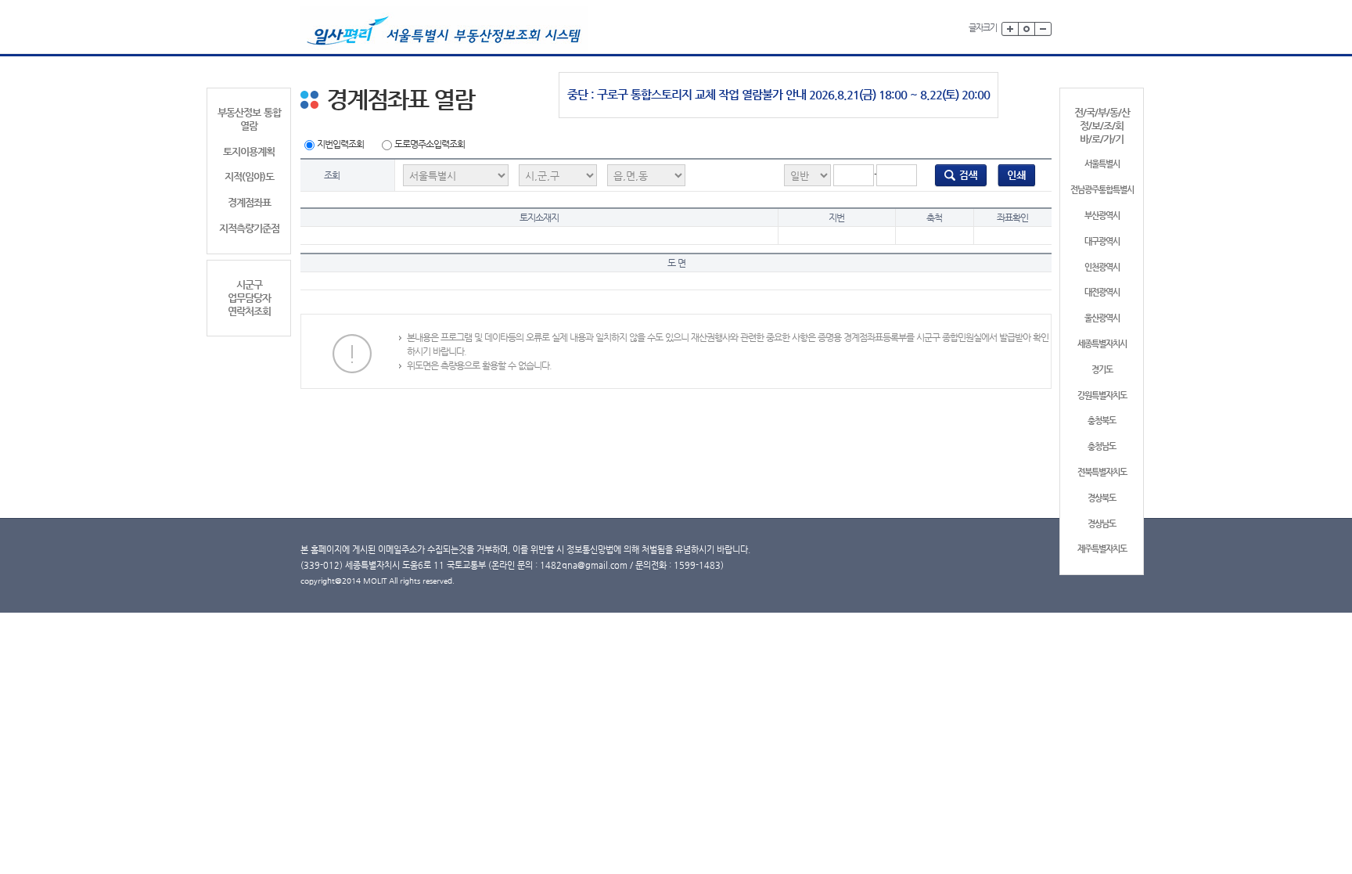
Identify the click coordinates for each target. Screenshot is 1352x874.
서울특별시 (1102, 164)
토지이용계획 (249, 151)
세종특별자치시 (1102, 344)
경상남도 (1102, 524)
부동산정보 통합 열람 (249, 118)
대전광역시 (1102, 292)
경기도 (1102, 370)
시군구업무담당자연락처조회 (249, 298)
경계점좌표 (249, 202)
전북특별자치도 (1102, 472)
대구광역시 (1102, 241)
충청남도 (1102, 446)
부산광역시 (1102, 215)
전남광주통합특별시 (1102, 190)
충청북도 (1102, 420)
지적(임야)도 (249, 176)
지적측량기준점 (249, 228)
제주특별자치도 (1102, 549)
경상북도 (1102, 498)
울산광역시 (1102, 318)
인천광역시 (1102, 267)
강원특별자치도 (1102, 395)
